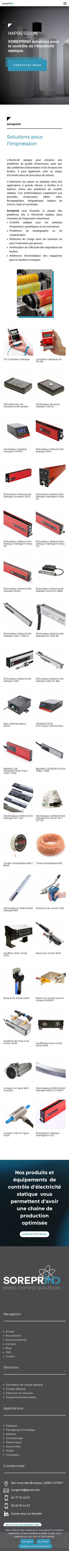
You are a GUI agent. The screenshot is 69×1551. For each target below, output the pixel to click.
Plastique (11, 1425)
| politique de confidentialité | (35, 1546)
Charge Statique (16, 1388)
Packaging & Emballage (20, 1429)
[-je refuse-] (65, 1538)
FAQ (8, 1352)
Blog (8, 1348)
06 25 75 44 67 (20, 1505)
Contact (10, 1356)
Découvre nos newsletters (22, 1524)
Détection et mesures (19, 1393)
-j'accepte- (27, 1541)
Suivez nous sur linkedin (26, 1513)
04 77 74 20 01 (20, 1497)
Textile (10, 1450)
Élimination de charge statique (24, 1384)
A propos (11, 1344)
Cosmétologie (14, 1438)
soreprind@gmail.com (25, 1489)
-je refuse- (43, 1541)
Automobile (13, 1446)
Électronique (14, 1442)
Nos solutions (13, 1335)
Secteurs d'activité (16, 1339)
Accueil (10, 1331)
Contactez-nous (27, 65)
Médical (11, 1433)
